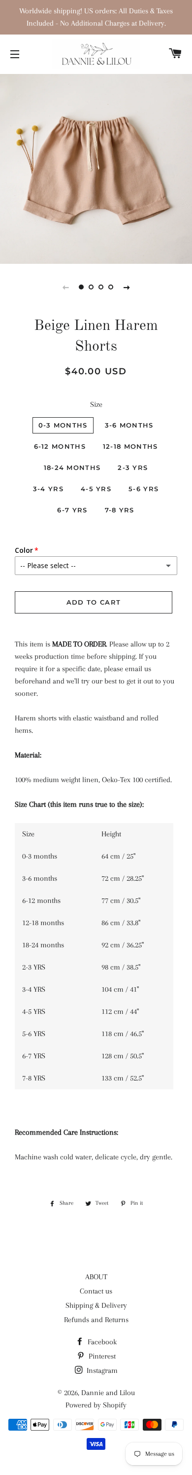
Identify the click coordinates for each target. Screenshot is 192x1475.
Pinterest (101, 1356)
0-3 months (63, 425)
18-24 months (72, 467)
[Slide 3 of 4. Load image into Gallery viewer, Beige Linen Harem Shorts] (101, 287)
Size (96, 404)
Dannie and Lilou (108, 1392)
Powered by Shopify (96, 1405)
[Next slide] (126, 287)
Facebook (101, 1341)
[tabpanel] (96, 168)
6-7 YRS (72, 510)
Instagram (101, 1370)
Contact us (96, 1291)
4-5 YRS (96, 489)
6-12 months (60, 446)
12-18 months (130, 446)
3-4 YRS (48, 489)
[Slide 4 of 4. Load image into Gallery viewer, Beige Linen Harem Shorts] (111, 287)
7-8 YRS (119, 510)
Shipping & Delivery (96, 1305)
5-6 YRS (143, 489)
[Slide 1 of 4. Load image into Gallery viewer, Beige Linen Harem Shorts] (81, 287)
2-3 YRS (133, 467)
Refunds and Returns (96, 1319)
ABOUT (96, 1276)
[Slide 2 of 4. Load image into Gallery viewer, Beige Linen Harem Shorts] (91, 287)
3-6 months (129, 425)
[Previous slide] (65, 287)
